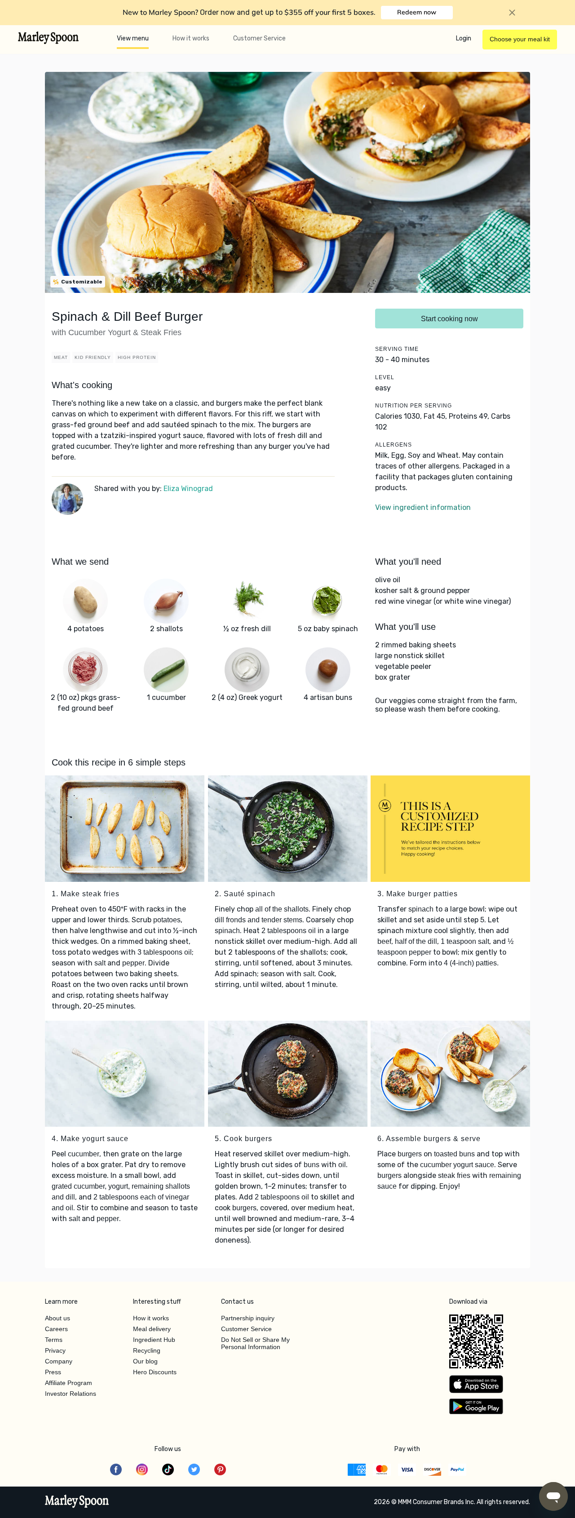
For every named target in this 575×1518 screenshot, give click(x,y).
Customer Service (259, 38)
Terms (53, 1339)
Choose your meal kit (520, 39)
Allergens (393, 445)
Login (463, 38)
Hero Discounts (155, 1372)
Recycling (146, 1350)
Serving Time (397, 349)
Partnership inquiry (247, 1318)
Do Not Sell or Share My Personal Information (255, 1343)
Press (53, 1372)
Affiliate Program (68, 1382)
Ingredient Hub (154, 1339)
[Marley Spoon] (77, 1502)
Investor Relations (70, 1393)
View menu (133, 38)
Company (58, 1361)
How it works (190, 38)
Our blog (145, 1361)
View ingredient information (423, 507)
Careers (56, 1328)
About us (57, 1318)
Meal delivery (152, 1328)
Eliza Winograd (188, 488)
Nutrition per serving (413, 406)
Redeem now (416, 12)
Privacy (55, 1350)
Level (384, 377)
